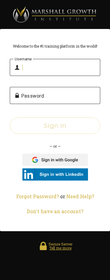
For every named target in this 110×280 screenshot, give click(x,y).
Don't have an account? (55, 211)
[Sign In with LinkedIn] (55, 174)
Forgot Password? (37, 196)
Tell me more (60, 248)
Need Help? (80, 196)
